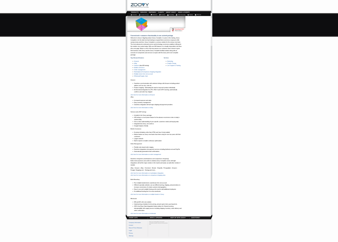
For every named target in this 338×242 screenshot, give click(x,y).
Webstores (155, 14)
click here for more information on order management (146, 154)
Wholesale (199, 14)
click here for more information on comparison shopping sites (148, 175)
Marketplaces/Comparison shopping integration (147, 72)
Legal (130, 230)
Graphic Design (171, 63)
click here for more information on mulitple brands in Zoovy (147, 194)
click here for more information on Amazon (143, 95)
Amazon (136, 61)
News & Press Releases (135, 228)
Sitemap (131, 235)
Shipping (191, 14)
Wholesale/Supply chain (141, 76)
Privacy (131, 233)
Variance (136, 65)
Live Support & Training (174, 65)
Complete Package (145, 14)
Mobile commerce (139, 67)
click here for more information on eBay (142, 107)
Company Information (135, 222)
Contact (131, 225)
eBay (135, 63)
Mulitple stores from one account (143, 74)
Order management (139, 69)
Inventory (163, 14)
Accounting (171, 14)
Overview (135, 14)
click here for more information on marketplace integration (147, 173)
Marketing (170, 61)
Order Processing (181, 14)
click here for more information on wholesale (143, 213)
